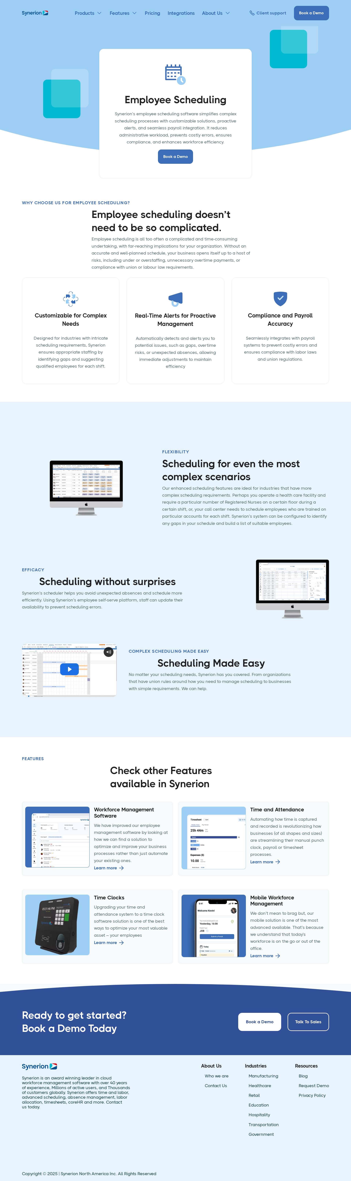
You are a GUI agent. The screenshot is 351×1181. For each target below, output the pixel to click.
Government (261, 1134)
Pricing (152, 13)
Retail (254, 1095)
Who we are (217, 1076)
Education (259, 1105)
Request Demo (314, 1085)
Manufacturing (263, 1076)
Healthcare (260, 1085)
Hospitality (259, 1114)
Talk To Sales (308, 1021)
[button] (88, 13)
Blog (303, 1076)
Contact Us (216, 1085)
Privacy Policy (312, 1095)
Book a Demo (311, 13)
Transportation (264, 1124)
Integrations (181, 13)
